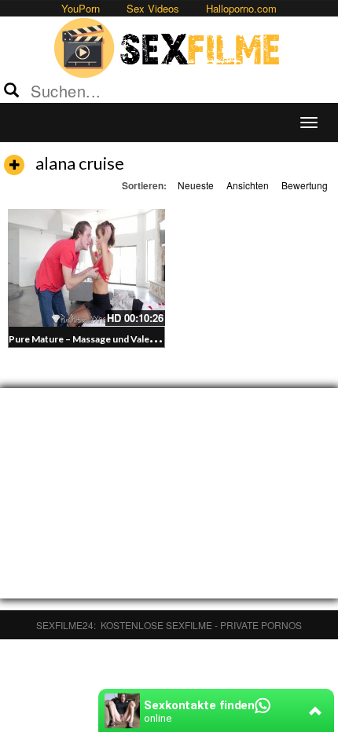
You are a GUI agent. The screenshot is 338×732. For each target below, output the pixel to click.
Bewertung (304, 185)
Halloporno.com (241, 8)
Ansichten (247, 185)
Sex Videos (153, 8)
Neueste (196, 185)
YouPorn (80, 8)
